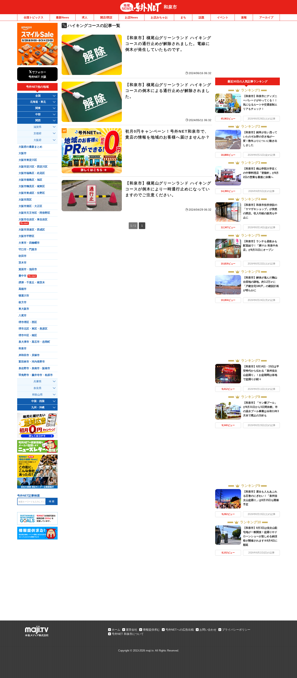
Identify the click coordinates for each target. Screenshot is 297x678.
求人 (84, 17)
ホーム (116, 629)
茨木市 (22, 262)
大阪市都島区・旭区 (30, 179)
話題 (201, 17)
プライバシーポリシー (236, 629)
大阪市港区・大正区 (30, 206)
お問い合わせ (207, 629)
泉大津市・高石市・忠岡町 (34, 341)
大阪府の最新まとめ (30, 146)
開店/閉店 (106, 17)
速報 (244, 17)
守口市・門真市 (28, 249)
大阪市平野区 (26, 236)
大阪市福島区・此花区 (32, 173)
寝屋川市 (24, 295)
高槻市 (22, 289)
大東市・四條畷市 (29, 242)
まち (183, 17)
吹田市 (22, 256)
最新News (62, 17)
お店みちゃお (159, 17)
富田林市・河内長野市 (32, 361)
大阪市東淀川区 (28, 160)
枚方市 (22, 302)
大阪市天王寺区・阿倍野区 (34, 212)
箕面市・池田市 (28, 269)
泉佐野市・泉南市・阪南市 (34, 368)
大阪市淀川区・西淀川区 (33, 166)
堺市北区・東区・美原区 (33, 328)
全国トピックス (33, 17)
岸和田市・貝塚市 (29, 355)
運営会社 (131, 629)
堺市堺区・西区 (28, 322)
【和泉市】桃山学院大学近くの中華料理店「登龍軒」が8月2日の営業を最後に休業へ (261, 173)
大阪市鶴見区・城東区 (32, 186)
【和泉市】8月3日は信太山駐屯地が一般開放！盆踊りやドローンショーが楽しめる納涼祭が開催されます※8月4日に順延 (260, 536)
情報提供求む (151, 629)
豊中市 (27, 275)
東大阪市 (24, 308)
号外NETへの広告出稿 (179, 629)
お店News (131, 17)
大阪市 (22, 153)
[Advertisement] (247, 50)
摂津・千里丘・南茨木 (32, 282)
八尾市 (22, 315)
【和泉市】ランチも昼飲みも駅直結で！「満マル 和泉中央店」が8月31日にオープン (260, 245)
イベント (222, 17)
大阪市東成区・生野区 (32, 193)
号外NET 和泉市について (128, 633)
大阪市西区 (25, 199)
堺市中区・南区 (28, 335)
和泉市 (170, 7)
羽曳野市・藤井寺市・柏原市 (36, 375)
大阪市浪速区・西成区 (32, 229)
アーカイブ (266, 17)
